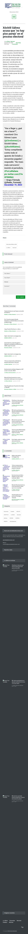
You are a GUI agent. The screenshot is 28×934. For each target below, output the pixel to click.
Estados (6, 314)
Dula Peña (18, 42)
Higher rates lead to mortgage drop (12, 336)
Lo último (8, 41)
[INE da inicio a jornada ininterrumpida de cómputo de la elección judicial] (6, 423)
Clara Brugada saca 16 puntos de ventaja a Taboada (17, 496)
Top (22, 927)
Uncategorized (13, 521)
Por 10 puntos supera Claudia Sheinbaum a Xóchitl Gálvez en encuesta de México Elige (14, 321)
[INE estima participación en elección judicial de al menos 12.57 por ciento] (6, 413)
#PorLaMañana (11, 171)
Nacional (13, 41)
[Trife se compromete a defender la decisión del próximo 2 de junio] (6, 468)
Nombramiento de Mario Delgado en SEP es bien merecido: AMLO (17, 477)
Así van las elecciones (12, 931)
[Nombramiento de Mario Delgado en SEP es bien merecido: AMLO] (6, 478)
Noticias (14, 372)
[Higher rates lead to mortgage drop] (6, 458)
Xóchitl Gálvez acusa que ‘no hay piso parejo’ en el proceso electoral (13, 32)
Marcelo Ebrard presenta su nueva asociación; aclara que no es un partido (18, 486)
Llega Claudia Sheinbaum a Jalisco (12, 329)
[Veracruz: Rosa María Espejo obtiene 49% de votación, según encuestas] (6, 433)
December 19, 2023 (13, 185)
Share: (5, 238)
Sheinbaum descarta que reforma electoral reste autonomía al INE (18, 402)
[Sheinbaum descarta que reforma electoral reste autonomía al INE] (6, 403)
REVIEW (11, 518)
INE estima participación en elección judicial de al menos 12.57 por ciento (18, 412)
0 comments (15, 44)
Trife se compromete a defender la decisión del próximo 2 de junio (17, 467)
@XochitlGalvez (12, 147)
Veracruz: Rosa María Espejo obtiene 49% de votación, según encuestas (18, 431)
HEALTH (18, 511)
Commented (12, 306)
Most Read (6, 306)
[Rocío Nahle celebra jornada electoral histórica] (6, 442)
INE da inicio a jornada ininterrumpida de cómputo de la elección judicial (18, 421)
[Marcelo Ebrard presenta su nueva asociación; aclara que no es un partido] (6, 488)
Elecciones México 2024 (11, 244)
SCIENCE (6, 337)
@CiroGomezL (11, 140)
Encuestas (6, 324)
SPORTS (10, 337)
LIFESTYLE (6, 514)
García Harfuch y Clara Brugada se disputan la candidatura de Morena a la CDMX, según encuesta (13, 344)
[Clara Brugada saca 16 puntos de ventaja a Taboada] (6, 498)
